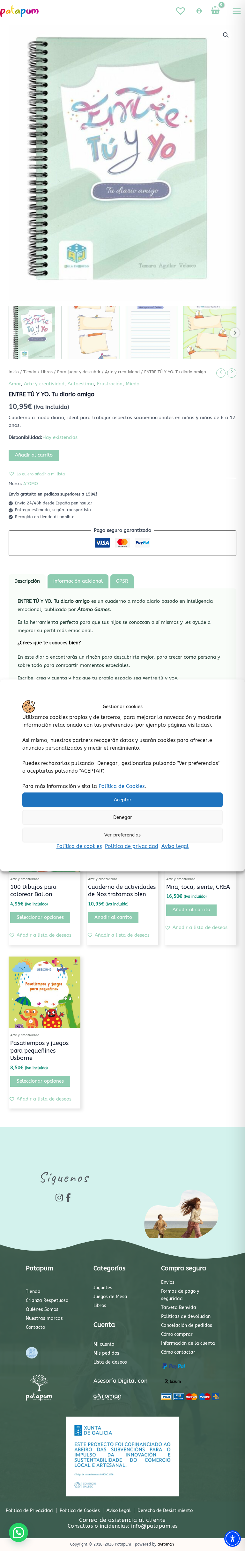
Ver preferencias (122, 835)
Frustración (109, 384)
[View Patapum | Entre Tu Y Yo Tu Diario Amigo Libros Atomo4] (209, 332)
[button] (226, 35)
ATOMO (30, 483)
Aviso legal (175, 846)
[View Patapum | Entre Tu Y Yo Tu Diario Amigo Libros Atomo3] (151, 332)
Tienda (29, 372)
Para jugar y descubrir (78, 372)
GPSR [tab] (122, 581)
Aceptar (122, 800)
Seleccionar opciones (40, 917)
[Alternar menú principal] (237, 11)
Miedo (132, 384)
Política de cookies (79, 846)
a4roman (166, 1544)
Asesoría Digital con (120, 1380)
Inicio (14, 372)
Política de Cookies (122, 786)
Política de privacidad (131, 846)
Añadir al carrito (34, 455)
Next (235, 332)
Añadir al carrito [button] (113, 917)
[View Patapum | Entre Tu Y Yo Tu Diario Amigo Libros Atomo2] (93, 332)
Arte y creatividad (122, 372)
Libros (47, 372)
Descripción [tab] (27, 581)
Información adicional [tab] (78, 581)
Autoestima (81, 384)
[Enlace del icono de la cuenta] (199, 11)
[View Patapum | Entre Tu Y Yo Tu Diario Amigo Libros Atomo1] (35, 332)
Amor (15, 384)
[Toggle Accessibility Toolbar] (232, 1538)
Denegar (122, 817)
